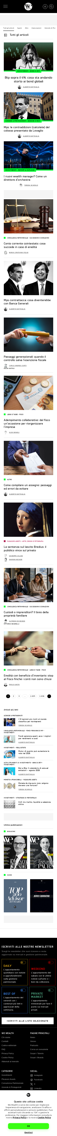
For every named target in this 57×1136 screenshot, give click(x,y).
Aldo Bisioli (14, 432)
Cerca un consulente (39, 1049)
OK (28, 1126)
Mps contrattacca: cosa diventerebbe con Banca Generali (27, 301)
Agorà (19, 28)
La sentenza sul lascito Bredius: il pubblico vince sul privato (25, 548)
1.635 (32, 696)
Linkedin (38, 1088)
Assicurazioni (36, 28)
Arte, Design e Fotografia (32, 541)
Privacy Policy (20, 1117)
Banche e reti (34, 121)
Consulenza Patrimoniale (17, 238)
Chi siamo (6, 1037)
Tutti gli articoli (8, 28)
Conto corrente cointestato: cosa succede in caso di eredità (24, 245)
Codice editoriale (9, 1045)
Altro (26, 28)
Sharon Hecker (15, 559)
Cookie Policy (44, 1117)
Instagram (38, 1075)
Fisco (21, 414)
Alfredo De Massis (17, 621)
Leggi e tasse (12, 414)
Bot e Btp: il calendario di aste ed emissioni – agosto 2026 (33, 769)
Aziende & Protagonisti (15, 121)
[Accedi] (45, 6)
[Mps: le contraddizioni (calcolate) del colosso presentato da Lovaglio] (28, 106)
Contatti (5, 1041)
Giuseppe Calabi (16, 556)
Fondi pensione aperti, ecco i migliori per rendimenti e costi (34, 737)
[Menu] (5, 6)
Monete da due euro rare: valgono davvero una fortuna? (33, 784)
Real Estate (21, 747)
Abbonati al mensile (10, 1062)
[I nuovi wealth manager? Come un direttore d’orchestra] (28, 155)
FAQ (3, 1049)
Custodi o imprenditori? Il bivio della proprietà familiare (26, 613)
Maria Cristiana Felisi (18, 252)
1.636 (41, 696)
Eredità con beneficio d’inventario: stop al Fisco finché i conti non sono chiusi (28, 677)
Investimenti (22, 71)
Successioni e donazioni (39, 238)
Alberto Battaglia (31, 87)
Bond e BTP (35, 71)
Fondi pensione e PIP (34, 730)
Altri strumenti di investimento (17, 762)
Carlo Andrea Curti (18, 365)
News (32, 1037)
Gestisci (28, 1132)
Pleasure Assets (14, 541)
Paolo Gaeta (14, 684)
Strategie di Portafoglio (26, 798)
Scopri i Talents (37, 1053)
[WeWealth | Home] (28, 6)
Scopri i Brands (37, 1058)
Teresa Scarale (31, 185)
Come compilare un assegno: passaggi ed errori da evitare (28, 486)
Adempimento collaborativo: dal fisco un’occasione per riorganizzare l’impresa (27, 423)
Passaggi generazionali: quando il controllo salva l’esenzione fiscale (25, 358)
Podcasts (34, 1045)
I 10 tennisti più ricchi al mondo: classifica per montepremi (32, 720)
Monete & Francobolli (13, 779)
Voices (33, 1041)
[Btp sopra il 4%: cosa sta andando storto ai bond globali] (28, 57)
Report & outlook (26, 170)
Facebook (38, 1080)
